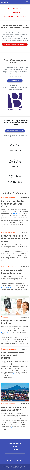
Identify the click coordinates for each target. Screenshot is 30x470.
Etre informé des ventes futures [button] (14, 130)
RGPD (15, 446)
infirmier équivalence (6, 332)
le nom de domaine (15, 8)
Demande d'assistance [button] (14, 80)
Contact (15, 449)
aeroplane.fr (15, 12)
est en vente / (15, 16)
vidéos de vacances (15, 248)
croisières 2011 (9, 428)
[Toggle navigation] (27, 2)
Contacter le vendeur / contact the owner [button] (14, 44)
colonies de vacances (18, 213)
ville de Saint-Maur (14, 374)
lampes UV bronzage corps (8, 287)
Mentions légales (15, 443)
